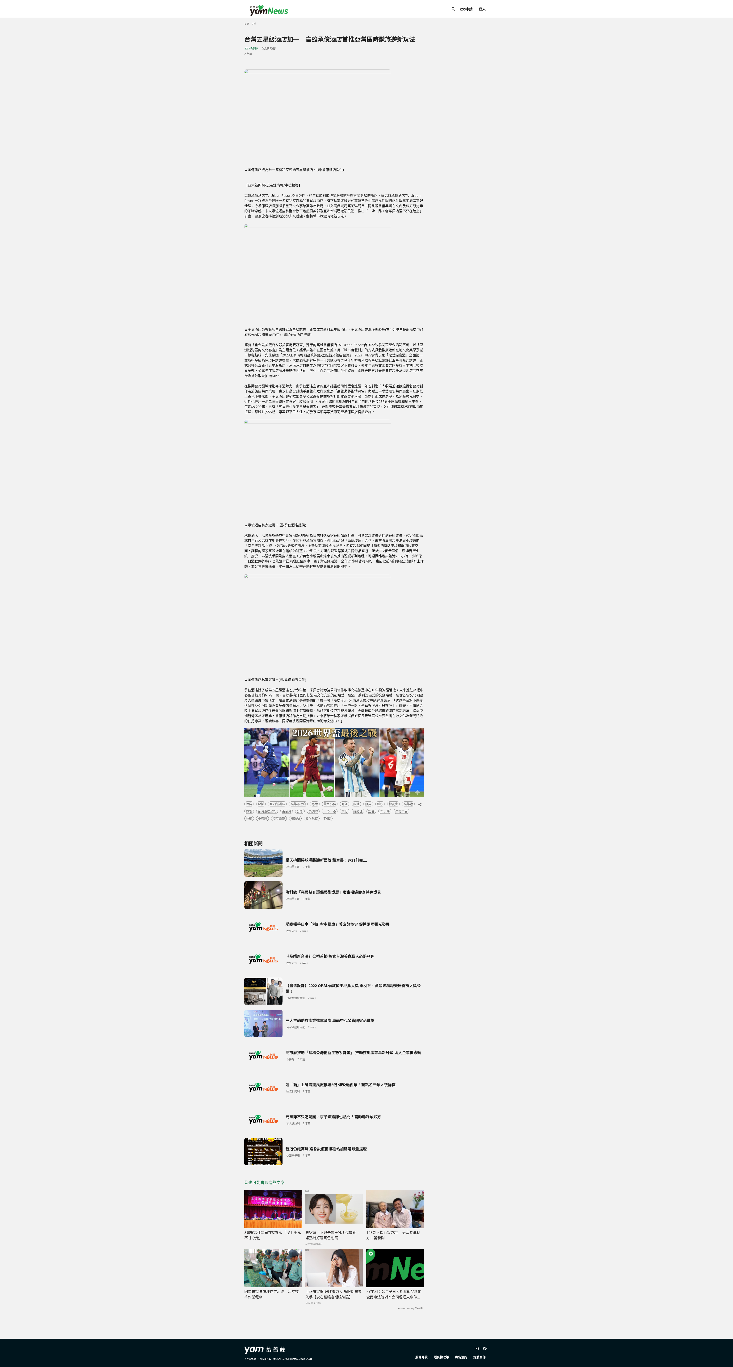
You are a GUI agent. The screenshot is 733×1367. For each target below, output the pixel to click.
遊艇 (261, 804)
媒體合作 (479, 1357)
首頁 (246, 23)
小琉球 (262, 818)
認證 (356, 804)
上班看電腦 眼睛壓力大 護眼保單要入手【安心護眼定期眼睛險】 (333, 1294)
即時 (254, 23)
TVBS (327, 818)
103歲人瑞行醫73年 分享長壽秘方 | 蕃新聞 (393, 1235)
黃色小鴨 (330, 804)
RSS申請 (466, 9)
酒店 (249, 804)
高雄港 (408, 804)
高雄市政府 (298, 804)
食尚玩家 (312, 818)
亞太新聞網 (251, 48)
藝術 (249, 818)
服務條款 (421, 1357)
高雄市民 (401, 811)
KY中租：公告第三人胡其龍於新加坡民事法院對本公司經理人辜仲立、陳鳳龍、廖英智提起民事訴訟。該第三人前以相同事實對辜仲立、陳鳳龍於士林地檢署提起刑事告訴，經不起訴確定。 (393, 1294)
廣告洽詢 (461, 1357)
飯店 (368, 804)
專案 (315, 804)
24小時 (385, 811)
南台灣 (286, 811)
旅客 (249, 811)
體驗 (380, 804)
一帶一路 (330, 811)
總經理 (357, 811)
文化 (344, 811)
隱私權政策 (441, 1357)
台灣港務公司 (267, 811)
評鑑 (344, 804)
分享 (300, 811)
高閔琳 (313, 811)
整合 (371, 811)
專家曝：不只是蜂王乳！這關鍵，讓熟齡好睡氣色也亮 (332, 1235)
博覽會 (393, 804)
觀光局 (295, 818)
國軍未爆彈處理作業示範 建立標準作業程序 (271, 1294)
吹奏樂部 (279, 818)
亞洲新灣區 (277, 804)
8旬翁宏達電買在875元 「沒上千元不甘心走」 (272, 1235)
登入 (482, 9)
